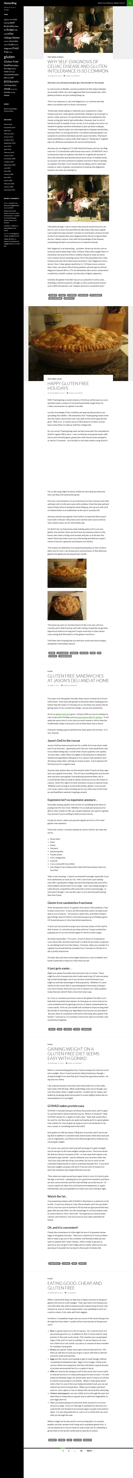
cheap (61, 1440)
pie (99, 653)
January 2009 (8, 174)
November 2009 (9, 159)
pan (5, 77)
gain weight (55, 1263)
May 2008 (7, 177)
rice (5, 85)
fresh (10, 52)
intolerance (96, 295)
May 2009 (7, 171)
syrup (12, 89)
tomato (7, 92)
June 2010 (7, 146)
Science (60, 57)
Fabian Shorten (9, 239)
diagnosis (83, 295)
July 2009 (7, 168)
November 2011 (9, 127)
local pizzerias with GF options (88, 717)
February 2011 (9, 134)
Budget (53, 1440)
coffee (6, 45)
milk (74, 1263)
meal (6, 71)
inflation (13, 69)
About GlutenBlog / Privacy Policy (111, 3)
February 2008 (9, 184)
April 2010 (7, 149)
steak (7, 88)
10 (81, 1451)
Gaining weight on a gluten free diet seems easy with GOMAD (73, 1053)
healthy (87, 1440)
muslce (83, 1263)
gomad (66, 1263)
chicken (6, 41)
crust (11, 44)
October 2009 (9, 162)
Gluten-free (11, 61)
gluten (78, 1440)
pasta (9, 78)
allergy (53, 295)
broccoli (8, 26)
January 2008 (8, 187)
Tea (16, 89)
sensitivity (69, 298)
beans (52, 653)
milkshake (11, 72)
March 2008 (8, 180)
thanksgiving (65, 656)
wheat (6, 95)
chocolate (13, 41)
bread (52, 1029)
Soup (9, 85)
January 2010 (8, 156)
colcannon (63, 653)
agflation (6, 19)
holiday (84, 653)
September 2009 (9, 165)
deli (59, 1029)
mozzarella (9, 74)
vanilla (13, 92)
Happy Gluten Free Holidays (68, 386)
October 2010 (9, 140)
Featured (52, 57)
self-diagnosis (55, 298)
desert (16, 45)
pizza (77, 1029)
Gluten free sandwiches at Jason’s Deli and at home (78, 678)
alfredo (12, 19)
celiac (62, 295)
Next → (90, 1451)
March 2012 (8, 124)
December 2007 (9, 190)
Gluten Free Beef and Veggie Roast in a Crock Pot (11, 205)
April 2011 (7, 131)
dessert (74, 653)
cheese (15, 37)
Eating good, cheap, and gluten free (75, 1285)
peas (93, 653)
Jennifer (7, 226)
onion (16, 74)
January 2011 (8, 137)
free (6, 51)
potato (53, 656)
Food (59, 379)
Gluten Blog (10, 3)
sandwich (87, 1029)
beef (12, 22)
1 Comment (71, 1293)
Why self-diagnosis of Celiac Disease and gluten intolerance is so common (78, 66)
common (72, 295)
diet (69, 1440)
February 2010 (9, 152)
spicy (14, 85)
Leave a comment (73, 76)
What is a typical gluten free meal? (11, 228)
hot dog (7, 68)
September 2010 (9, 143)
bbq (8, 23)
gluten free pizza (63, 714)
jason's (68, 1029)
